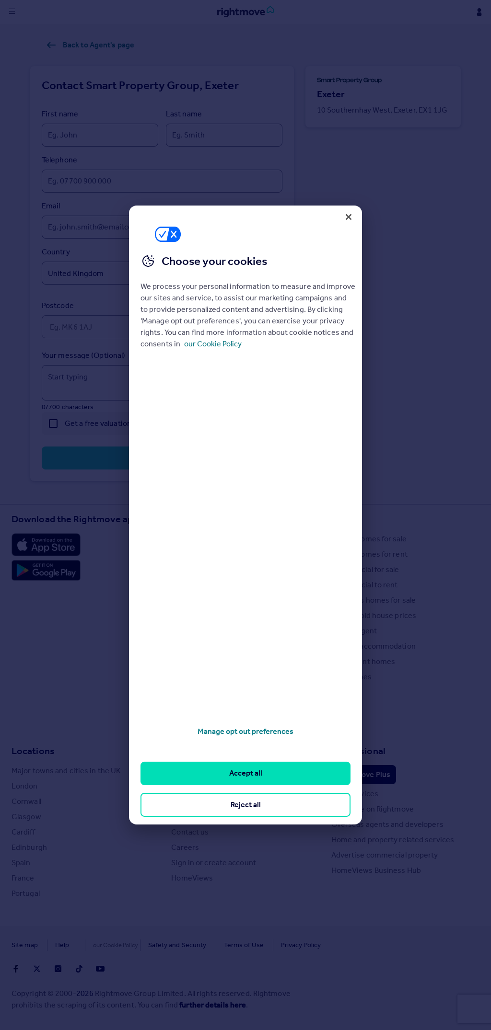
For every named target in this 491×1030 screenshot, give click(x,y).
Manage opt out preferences (245, 731)
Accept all (245, 773)
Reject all (246, 804)
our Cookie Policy (213, 343)
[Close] (348, 217)
